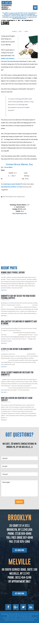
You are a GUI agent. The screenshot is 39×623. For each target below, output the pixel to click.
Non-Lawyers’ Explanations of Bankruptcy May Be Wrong (19, 322)
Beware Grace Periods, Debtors (13, 272)
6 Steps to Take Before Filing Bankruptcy (16, 349)
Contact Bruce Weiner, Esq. (19, 164)
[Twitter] (23, 607)
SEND (19, 502)
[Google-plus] (16, 607)
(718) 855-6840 (23, 533)
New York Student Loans (9, 196)
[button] (35, 7)
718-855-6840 (31, 15)
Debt (26, 31)
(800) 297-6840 (25, 537)
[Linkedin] (31, 607)
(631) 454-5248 (23, 577)
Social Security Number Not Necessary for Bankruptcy (17, 373)
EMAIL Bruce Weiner (7, 167)
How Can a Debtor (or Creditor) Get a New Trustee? (16, 399)
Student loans (21, 196)
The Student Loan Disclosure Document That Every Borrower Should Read (13, 58)
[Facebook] (8, 607)
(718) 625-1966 (22, 541)
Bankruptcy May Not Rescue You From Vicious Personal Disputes (18, 297)
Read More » (4, 290)
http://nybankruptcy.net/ (19, 213)
